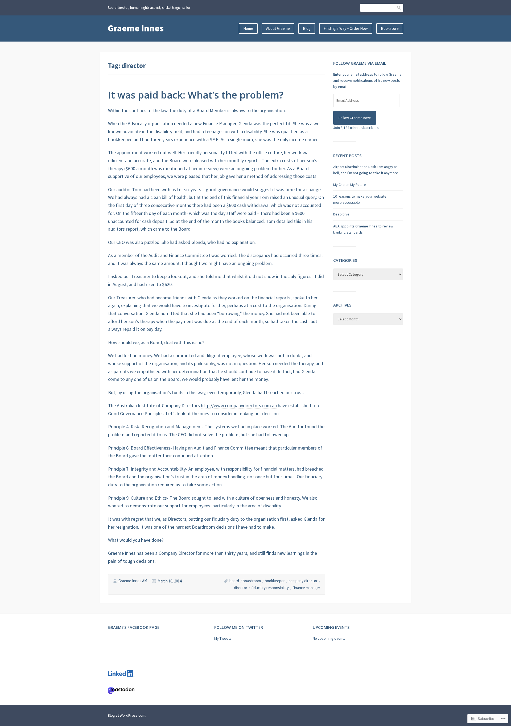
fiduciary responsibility (270, 587)
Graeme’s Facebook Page (133, 627)
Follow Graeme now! (355, 117)
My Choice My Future (349, 184)
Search (399, 7)
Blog (307, 28)
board (234, 580)
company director (303, 580)
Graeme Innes (136, 28)
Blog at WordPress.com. (127, 715)
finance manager (306, 587)
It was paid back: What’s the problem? (195, 94)
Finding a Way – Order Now (346, 28)
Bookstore (390, 28)
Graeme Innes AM (132, 580)
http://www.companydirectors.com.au (239, 405)
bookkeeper (275, 580)
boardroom (252, 580)
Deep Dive (341, 214)
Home (248, 28)
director (240, 587)
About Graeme (278, 28)
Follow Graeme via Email (359, 63)
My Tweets (223, 638)
